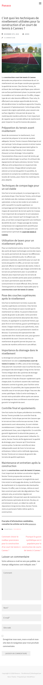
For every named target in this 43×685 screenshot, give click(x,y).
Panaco (6, 5)
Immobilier (17, 529)
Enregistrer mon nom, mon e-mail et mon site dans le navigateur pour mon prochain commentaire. (21, 642)
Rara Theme (12, 677)
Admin (27, 34)
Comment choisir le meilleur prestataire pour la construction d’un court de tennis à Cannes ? (11, 543)
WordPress (31, 677)
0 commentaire (9, 38)
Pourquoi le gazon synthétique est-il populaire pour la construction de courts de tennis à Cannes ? (31, 543)
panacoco (32, 524)
